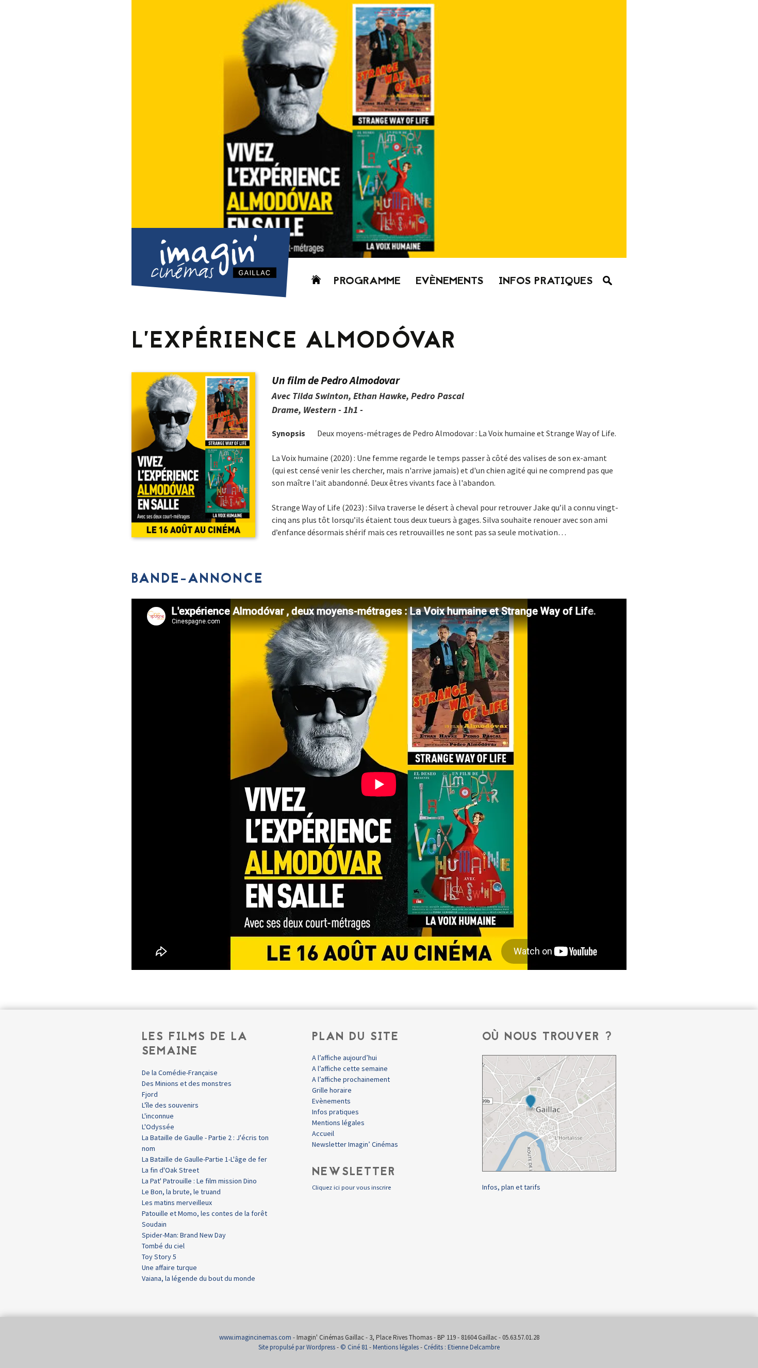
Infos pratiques (546, 281)
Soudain (154, 1224)
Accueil (323, 1133)
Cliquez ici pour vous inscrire (351, 1187)
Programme (367, 281)
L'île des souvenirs (170, 1105)
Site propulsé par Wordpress (296, 1347)
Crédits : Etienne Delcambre (462, 1347)
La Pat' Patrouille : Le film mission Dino (199, 1180)
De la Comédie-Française (180, 1072)
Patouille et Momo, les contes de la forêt (204, 1213)
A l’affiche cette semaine (350, 1068)
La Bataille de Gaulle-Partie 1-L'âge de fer (204, 1159)
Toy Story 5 (159, 1256)
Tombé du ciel (163, 1245)
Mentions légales (338, 1122)
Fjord (150, 1094)
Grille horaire (332, 1090)
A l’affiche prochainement (351, 1079)
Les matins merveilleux (177, 1202)
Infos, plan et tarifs (511, 1187)
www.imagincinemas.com (255, 1337)
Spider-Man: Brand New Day (184, 1235)
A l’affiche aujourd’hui (344, 1057)
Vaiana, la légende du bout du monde (198, 1278)
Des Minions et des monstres (187, 1083)
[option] (379, 129)
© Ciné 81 (354, 1347)
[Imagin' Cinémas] (215, 292)
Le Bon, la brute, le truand (181, 1191)
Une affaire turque (169, 1267)
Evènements (450, 281)
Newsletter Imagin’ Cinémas (355, 1144)
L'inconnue (158, 1115)
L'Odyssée (158, 1126)
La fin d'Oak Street (170, 1170)
